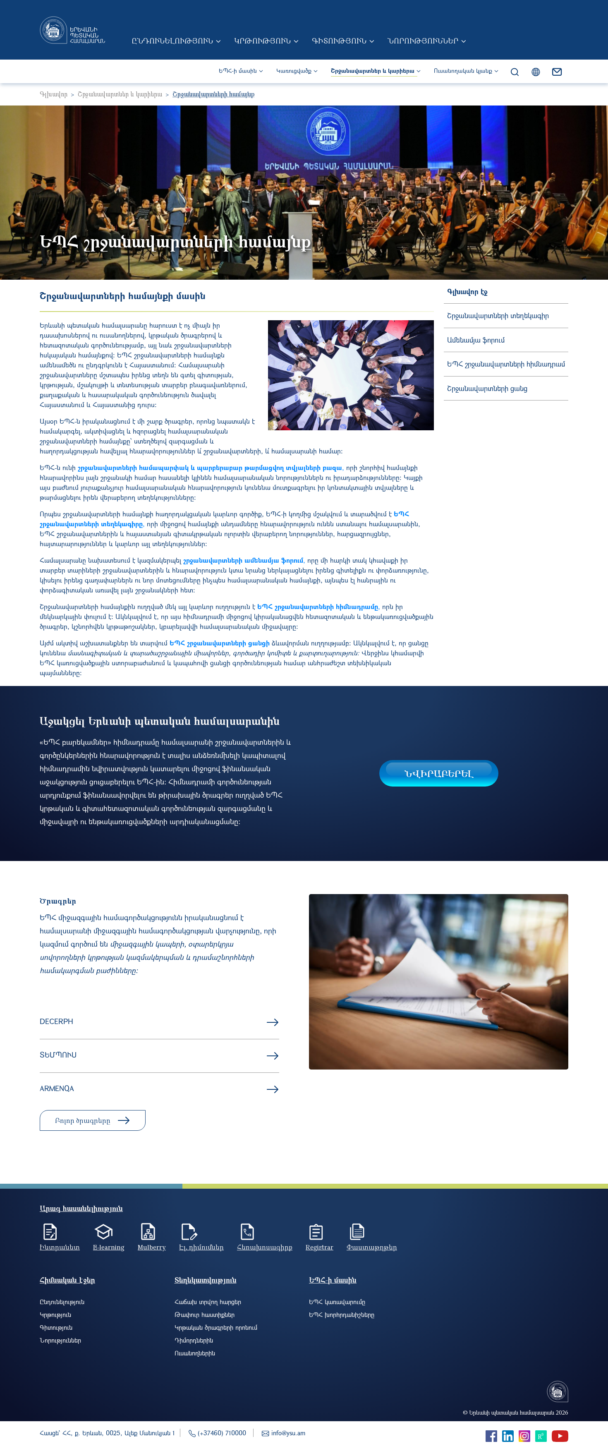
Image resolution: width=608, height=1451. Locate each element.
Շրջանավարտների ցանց (487, 388)
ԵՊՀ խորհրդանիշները (341, 1314)
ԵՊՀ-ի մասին (238, 70)
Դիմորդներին (194, 1340)
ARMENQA (57, 1088)
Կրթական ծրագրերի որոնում (216, 1327)
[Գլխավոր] (72, 29)
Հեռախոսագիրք (264, 1247)
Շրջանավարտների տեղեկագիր (498, 315)
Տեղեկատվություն (206, 1280)
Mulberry (152, 1247)
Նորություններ (423, 41)
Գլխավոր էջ (467, 291)
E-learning (108, 1247)
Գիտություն (339, 41)
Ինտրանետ (60, 1247)
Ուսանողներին (195, 1353)
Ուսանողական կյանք (463, 70)
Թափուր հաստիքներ (205, 1314)
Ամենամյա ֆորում (476, 340)
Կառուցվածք (293, 70)
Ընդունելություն (172, 41)
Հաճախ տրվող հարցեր (208, 1302)
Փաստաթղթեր (372, 1247)
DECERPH (56, 1021)
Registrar (319, 1247)
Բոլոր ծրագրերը (82, 1120)
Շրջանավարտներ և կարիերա (372, 70)
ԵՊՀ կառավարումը (337, 1302)
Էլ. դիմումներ (201, 1247)
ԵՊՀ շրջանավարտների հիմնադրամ (506, 364)
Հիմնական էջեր (67, 1280)
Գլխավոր (53, 94)
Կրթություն (262, 41)
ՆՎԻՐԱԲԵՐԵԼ (439, 773)
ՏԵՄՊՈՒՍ (58, 1055)
